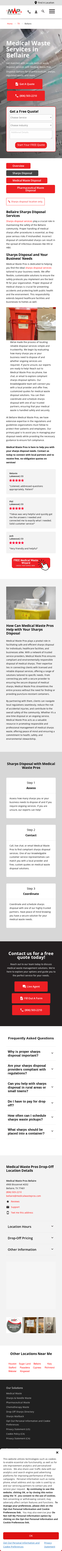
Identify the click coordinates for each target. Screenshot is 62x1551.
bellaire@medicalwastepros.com (23, 1195)
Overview (18, 166)
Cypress (37, 1368)
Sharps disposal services (19, 221)
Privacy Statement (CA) (18, 1438)
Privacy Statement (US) (18, 1429)
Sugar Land (25, 1364)
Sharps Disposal (22, 173)
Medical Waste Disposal (27, 180)
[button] (57, 1452)
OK (31, 1535)
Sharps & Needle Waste (18, 1397)
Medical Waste (14, 1393)
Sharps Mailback (15, 1416)
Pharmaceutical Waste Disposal (30, 189)
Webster (12, 1371)
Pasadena (25, 1368)
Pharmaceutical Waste (18, 1402)
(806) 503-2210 (14, 1192)
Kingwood (25, 1371)
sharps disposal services (38, 267)
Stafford (12, 1368)
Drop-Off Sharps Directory (20, 1411)
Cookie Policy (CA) (15, 1433)
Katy (49, 1364)
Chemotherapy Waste (17, 1407)
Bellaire (37, 1364)
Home (10, 23)
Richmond (50, 1368)
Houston (12, 1364)
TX (18, 23)
